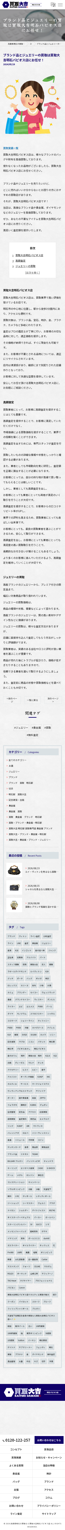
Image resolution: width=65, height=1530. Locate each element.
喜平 (43, 1069)
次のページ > (53, 700)
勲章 (9, 1259)
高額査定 (20, 260)
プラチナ (19, 1354)
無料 (9, 1196)
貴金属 (12, 805)
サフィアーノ (47, 1273)
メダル (20, 1175)
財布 (34, 985)
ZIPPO (42, 1098)
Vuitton (21, 1340)
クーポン (11, 1301)
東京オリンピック (34, 1333)
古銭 (9, 1062)
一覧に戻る (32, 700)
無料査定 (51, 1354)
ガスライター (13, 1245)
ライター (11, 1006)
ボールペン (50, 1217)
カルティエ (12, 1084)
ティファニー (43, 1020)
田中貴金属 (23, 1098)
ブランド (13, 777)
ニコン (31, 1041)
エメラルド (44, 1119)
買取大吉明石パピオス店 (29, 255)
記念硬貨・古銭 (16, 799)
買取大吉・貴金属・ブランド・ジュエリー (29, 839)
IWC (48, 1076)
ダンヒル (51, 999)
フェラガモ (12, 1105)
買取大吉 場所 (35, 1055)
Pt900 (40, 1006)
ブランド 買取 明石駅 (21, 782)
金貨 (9, 950)
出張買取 (43, 1112)
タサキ (44, 1231)
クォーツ (26, 1266)
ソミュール (20, 1140)
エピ (21, 1006)
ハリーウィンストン (40, 1133)
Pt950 (18, 1027)
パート (42, 957)
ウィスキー (39, 999)
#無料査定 (32, 735)
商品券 (35, 1147)
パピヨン (11, 1287)
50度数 (48, 1333)
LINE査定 (47, 936)
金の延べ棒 (40, 950)
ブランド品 (12, 1154)
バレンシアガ (13, 1133)
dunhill (46, 1238)
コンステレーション (16, 1182)
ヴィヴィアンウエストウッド (20, 1091)
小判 (17, 1196)
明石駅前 (43, 1340)
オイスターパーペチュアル (19, 1217)
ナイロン (11, 1210)
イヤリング (12, 1238)
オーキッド (22, 1273)
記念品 (22, 1112)
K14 (9, 1034)
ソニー (52, 1034)
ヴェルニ (41, 1203)
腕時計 (24, 1105)
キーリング (12, 1168)
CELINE (37, 1266)
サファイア (40, 1091)
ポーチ (20, 978)
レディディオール (43, 1196)
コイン (41, 1140)
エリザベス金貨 (27, 1168)
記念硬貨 (11, 1041)
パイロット (23, 1301)
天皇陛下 (47, 1189)
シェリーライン (27, 1020)
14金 (38, 1189)
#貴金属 (36, 727)
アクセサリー (13, 1069)
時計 (47, 978)
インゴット (26, 950)
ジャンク (52, 950)
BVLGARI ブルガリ (15, 1161)
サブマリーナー (25, 1347)
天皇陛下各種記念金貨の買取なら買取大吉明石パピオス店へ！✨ (31, 1317)
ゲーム (10, 1175)
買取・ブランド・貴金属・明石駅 (25, 822)
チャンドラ (48, 1161)
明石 (51, 1347)
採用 (25, 964)
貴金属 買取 (15, 811)
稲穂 (35, 1252)
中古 (28, 1361)
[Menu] (60, 4)
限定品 (33, 1119)
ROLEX (10, 1273)
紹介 (55, 1294)
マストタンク (13, 1266)
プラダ (52, 1203)
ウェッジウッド (48, 992)
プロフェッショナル (43, 1280)
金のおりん (12, 1055)
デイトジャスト (38, 1210)
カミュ (10, 992)
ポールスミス (34, 1238)
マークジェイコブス (40, 1084)
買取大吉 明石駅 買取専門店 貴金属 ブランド (31, 828)
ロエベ (25, 1133)
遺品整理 (11, 1361)
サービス (24, 1084)
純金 (34, 1098)
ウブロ (22, 1041)
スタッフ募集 (13, 964)
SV (31, 1224)
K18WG (33, 1105)
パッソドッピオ (33, 1161)
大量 (21, 1361)
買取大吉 (34, 964)
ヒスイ (25, 1069)
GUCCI (39, 1224)
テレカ (40, 1062)
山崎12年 (34, 1273)
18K (27, 1126)
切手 (11, 788)
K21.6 (47, 1055)
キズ (36, 1361)
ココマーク (12, 1020)
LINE (19, 943)
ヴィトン (23, 936)
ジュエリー (14, 771)
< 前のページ (12, 700)
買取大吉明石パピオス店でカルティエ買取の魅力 (28, 1294)
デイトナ (11, 1347)
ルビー (35, 1069)
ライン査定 (35, 936)
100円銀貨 (40, 1326)
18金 (30, 1189)
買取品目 (45, 1147)
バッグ (29, 978)
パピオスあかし (23, 1048)
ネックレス (44, 1245)
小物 (42, 985)
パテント (41, 1041)
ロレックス (12, 985)
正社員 (10, 957)
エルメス (30, 1006)
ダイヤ (10, 1013)
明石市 (10, 1048)
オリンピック (46, 1252)
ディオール (27, 1196)
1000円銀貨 (12, 1333)
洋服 (26, 1027)
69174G (52, 1210)
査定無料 (23, 1119)
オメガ (39, 978)
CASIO (40, 1168)
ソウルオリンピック (16, 1189)
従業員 (20, 957)
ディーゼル (19, 1062)
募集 (51, 964)
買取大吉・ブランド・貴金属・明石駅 (27, 834)
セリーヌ (24, 985)
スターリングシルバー (17, 1224)
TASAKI (35, 1154)
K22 (55, 1055)
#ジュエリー (21, 727)
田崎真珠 (34, 1231)
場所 (23, 1055)
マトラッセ (38, 1126)
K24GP (40, 1076)
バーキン (32, 1340)
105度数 (11, 1340)
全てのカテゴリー (17, 760)
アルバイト (31, 957)
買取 (9, 1354)
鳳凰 (28, 1252)
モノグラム (22, 1013)
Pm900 (10, 1252)
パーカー (38, 1217)
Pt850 (10, 1027)
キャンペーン (34, 1182)
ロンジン (30, 1175)
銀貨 (16, 1034)
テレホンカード (14, 1147)
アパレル (51, 1027)
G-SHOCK (51, 1168)
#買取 (47, 727)
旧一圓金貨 (33, 1259)
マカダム (48, 1266)
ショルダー (23, 1210)
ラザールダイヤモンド (17, 971)
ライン (10, 943)
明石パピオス (39, 1048)
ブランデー (22, 992)
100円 (19, 1252)
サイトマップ (49, 1513)
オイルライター (29, 1245)
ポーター (11, 1098)
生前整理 (11, 1112)
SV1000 (33, 1034)
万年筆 (31, 1140)
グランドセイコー (22, 999)
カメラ (43, 1034)
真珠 (23, 1238)
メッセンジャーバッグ (17, 1231)
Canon (22, 1287)
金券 (26, 1147)
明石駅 (52, 1041)
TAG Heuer (12, 1280)
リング (10, 1126)
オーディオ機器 (27, 1076)
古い (30, 1326)
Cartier (44, 1259)
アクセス (32, 1112)
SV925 (24, 1034)
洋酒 (51, 1361)
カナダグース (37, 1027)
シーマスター (28, 1203)
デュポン (43, 1105)
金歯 (9, 1140)
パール (49, 1006)
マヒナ (31, 1062)
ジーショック (13, 1203)
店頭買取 (11, 1119)
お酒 (11, 765)
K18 (16, 950)
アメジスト (12, 1076)
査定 (26, 943)
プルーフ (47, 1301)
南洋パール (20, 1326)
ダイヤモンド (38, 1354)
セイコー (34, 992)
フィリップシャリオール (18, 1308)
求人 (43, 964)
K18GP (20, 1126)
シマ (47, 1224)
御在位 (41, 1175)
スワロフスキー (37, 1013)
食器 (9, 999)
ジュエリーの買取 (25, 266)
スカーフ (36, 1301)
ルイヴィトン (36, 971)
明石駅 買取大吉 (17, 794)
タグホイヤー (25, 1280)
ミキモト (24, 1154)
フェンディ (40, 1347)
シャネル (51, 1013)
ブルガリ (36, 1308)
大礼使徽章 (20, 1259)
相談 (9, 1326)
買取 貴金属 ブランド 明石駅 (25, 817)
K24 (46, 971)
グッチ (10, 978)
